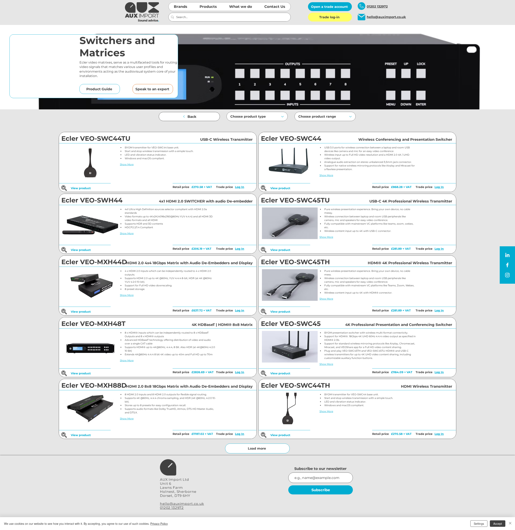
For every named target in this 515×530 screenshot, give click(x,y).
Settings (479, 524)
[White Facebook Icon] (507, 265)
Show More (127, 164)
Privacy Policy (159, 524)
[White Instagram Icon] (507, 275)
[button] (181, 6)
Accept (497, 524)
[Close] (510, 523)
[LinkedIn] (507, 255)
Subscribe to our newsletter (320, 468)
